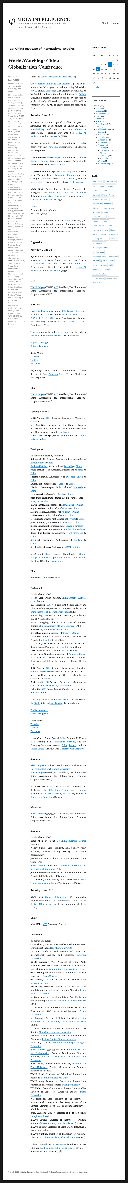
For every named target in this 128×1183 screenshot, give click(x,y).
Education (102, 137)
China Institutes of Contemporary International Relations (14, 137)
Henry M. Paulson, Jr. (41, 311)
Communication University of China (66, 969)
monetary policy (99, 256)
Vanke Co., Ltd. (77, 321)
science (103, 265)
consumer (111, 186)
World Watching (102, 129)
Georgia (66, 633)
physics (96, 261)
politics (104, 261)
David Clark (13, 76)
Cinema (99, 108)
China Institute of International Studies (50, 612)
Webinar (11, 86)
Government (103, 140)
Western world (112, 278)
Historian (64, 748)
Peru (62, 515)
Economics (12, 83)
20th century (110, 182)
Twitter (34, 360)
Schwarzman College (64, 1042)
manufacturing (99, 243)
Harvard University (100, 230)
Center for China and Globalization (58, 76)
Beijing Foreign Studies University (59, 1039)
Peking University (71, 1084)
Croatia (64, 650)
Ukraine (71, 175)
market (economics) (101, 248)
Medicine (103, 153)
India (95, 234)
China (49, 90)
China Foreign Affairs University (55, 1032)
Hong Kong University (61, 948)
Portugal (71, 519)
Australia (68, 466)
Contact (116, 23)
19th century (98, 182)
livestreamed (63, 332)
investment (113, 234)
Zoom (67, 220)
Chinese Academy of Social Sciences (56, 626)
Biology (103, 148)
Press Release (101, 124)
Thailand (78, 540)
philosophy (113, 256)
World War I (97, 283)
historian (19, 195)
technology (97, 269)
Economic (43, 161)
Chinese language (39, 346)
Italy (61, 494)
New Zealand (67, 505)
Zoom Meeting (104, 164)
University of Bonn (39, 983)
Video (98, 127)
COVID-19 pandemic (101, 191)
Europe (56, 157)
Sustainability (37, 129)
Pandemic (53, 147)
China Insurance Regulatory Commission (50, 685)
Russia (95, 265)
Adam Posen (37, 865)
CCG (35, 90)
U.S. (84, 129)
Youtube (34, 356)
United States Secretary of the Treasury (15, 297)
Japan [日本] (97, 239)
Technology (105, 158)
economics (97, 204)
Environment (105, 150)
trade (106, 269)
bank (95, 186)
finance (111, 217)
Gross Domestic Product (102, 226)
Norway (66, 508)
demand (96, 195)
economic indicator (101, 199)
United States (37, 182)
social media (56, 335)
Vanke (10, 311)
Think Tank (48, 199)
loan (107, 239)
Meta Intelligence (43, 19)
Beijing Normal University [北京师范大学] (16, 116)
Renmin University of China (54, 1077)
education (97, 208)
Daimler (47, 640)
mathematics (98, 252)
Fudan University (51, 976)
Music (98, 116)
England (96, 212)
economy (108, 204)
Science (101, 145)
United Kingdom (99, 274)
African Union (37, 462)
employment (109, 208)
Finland (72, 654)
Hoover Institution (39, 769)
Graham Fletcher (39, 466)
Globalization (60, 897)
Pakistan (66, 512)
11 (98, 69)
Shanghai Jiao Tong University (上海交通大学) (16, 252)
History (113, 230)
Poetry (98, 121)
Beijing (82, 94)
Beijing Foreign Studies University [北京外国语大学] (16, 108)
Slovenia (70, 526)
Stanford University (60, 769)
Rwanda (66, 522)
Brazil (80, 469)
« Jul (97, 87)
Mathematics (101, 114)
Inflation (48, 196)
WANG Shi (55, 136)
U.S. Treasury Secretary (74, 311)
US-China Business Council (71, 841)
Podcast (99, 119)
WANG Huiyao (37, 287)
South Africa (65, 432)
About (105, 23)
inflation (20, 200)
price (112, 261)
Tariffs (58, 196)
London (114, 239)
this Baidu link (47, 1148)
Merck (59, 629)
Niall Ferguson (77, 182)
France (62, 484)
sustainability (13, 276)
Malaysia (34, 501)
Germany (104, 221)
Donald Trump (108, 195)
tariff (20, 279)
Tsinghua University (40, 1116)
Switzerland (77, 533)
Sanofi (36, 692)
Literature (100, 111)
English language (39, 342)
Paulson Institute (68, 314)
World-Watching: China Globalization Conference (35, 63)
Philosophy (104, 156)
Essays (20, 83)
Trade (65, 192)
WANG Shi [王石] (14, 316)
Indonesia (78, 487)
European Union (74, 477)
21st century (13, 95)
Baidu (37, 335)
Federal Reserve (99, 217)
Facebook (35, 363)
